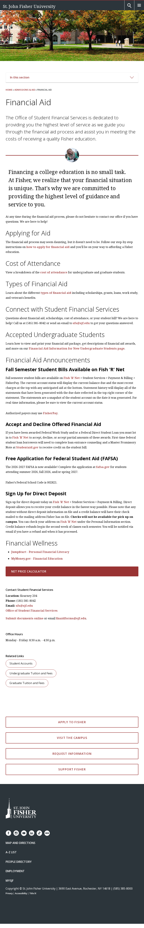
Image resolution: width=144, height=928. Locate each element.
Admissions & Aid (24, 89)
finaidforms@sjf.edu (71, 618)
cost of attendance (53, 272)
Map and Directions (20, 843)
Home (9, 89)
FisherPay (50, 413)
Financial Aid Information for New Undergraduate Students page (77, 348)
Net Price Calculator (28, 571)
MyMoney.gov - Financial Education (37, 559)
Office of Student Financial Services (32, 610)
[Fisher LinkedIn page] (31, 833)
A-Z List (11, 852)
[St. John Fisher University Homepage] (21, 808)
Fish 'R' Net (72, 378)
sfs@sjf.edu (81, 323)
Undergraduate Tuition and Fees (31, 673)
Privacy (9, 893)
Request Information (71, 754)
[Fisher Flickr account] (47, 833)
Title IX (32, 893)
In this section (19, 77)
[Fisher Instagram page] (16, 833)
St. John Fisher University (29, 6)
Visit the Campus (72, 738)
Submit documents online (24, 618)
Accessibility (21, 893)
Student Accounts (20, 663)
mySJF (10, 881)
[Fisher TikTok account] (39, 833)
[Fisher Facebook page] (8, 833)
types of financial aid (56, 293)
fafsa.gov (103, 467)
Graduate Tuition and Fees (26, 683)
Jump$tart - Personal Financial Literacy (40, 552)
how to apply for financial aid (48, 247)
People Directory (19, 862)
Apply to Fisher (72, 722)
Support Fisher (72, 769)
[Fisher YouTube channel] (24, 833)
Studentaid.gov (27, 447)
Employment (15, 871)
